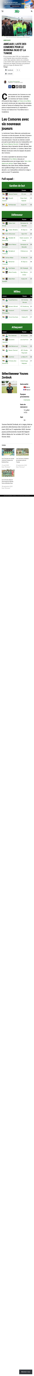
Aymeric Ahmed (13, 306)
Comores (27, 400)
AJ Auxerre (25, 310)
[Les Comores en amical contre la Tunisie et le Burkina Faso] (8, 452)
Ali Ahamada (12, 205)
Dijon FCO (24, 234)
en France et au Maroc (24, 101)
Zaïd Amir (11, 357)
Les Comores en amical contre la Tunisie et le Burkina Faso (8, 460)
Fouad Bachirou (13, 300)
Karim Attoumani (10, 234)
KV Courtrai (24, 335)
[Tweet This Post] (13, 86)
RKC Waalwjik (24, 268)
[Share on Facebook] (9, 86)
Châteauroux (24, 251)
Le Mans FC (24, 357)
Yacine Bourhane (13, 317)
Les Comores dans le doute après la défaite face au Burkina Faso (7, 481)
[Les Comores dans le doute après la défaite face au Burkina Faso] (8, 473)
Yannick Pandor (13, 194)
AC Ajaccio (24, 230)
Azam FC (23, 205)
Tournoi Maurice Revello (10, 144)
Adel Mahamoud (13, 346)
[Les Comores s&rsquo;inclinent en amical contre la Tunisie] (22, 452)
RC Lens (24, 194)
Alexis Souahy (12, 272)
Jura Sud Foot (24, 339)
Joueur (4, 190)
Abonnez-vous (25, 1372)
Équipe (24, 190)
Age (31, 190)
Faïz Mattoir (13, 159)
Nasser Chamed (13, 350)
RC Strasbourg (25, 306)
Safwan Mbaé (9, 257)
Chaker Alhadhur (13, 230)
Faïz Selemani (12, 335)
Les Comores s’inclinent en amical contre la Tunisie (22, 460)
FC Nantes (24, 346)
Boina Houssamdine (15, 81)
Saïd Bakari (12, 268)
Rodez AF (24, 279)
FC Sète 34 (24, 257)
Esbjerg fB (25, 317)
